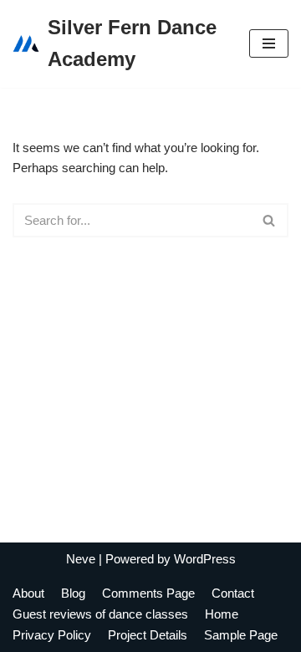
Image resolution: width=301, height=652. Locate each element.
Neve (80, 559)
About (28, 593)
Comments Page (148, 593)
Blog (73, 593)
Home (221, 614)
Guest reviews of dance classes (100, 614)
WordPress (205, 559)
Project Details (147, 635)
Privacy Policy (52, 635)
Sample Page (241, 635)
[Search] (269, 220)
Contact (233, 593)
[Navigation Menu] (268, 43)
